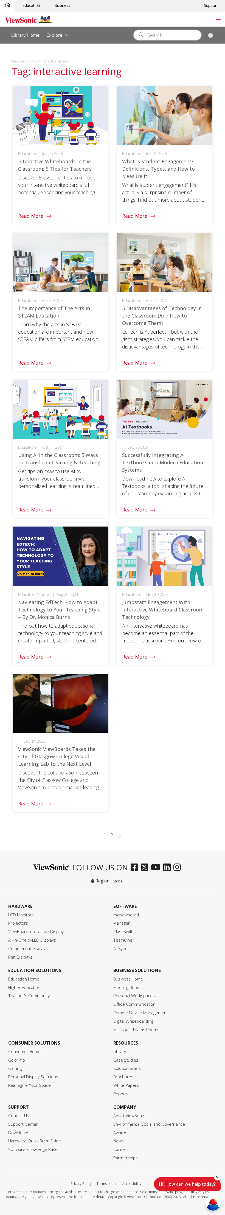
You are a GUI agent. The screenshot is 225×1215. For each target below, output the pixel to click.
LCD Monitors (21, 915)
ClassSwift (123, 931)
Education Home (23, 979)
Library (119, 1051)
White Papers (126, 1085)
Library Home (25, 35)
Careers (121, 1149)
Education (31, 5)
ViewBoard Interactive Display (36, 931)
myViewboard (126, 915)
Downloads (18, 1133)
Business (62, 5)
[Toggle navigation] (218, 19)
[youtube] (157, 867)
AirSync (120, 948)
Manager (121, 923)
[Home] (7, 5)
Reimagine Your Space (29, 1085)
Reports (120, 1094)
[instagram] (178, 867)
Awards (120, 1133)
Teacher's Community (29, 996)
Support (211, 5)
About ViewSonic (129, 1116)
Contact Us (18, 1116)
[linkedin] (168, 867)
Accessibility (131, 1183)
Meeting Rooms (128, 987)
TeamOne (122, 940)
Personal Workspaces (134, 996)
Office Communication (134, 1004)
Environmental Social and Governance (149, 1124)
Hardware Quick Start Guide (34, 1141)
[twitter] (146, 867)
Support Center (23, 1124)
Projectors (18, 923)
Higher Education (24, 987)
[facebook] (136, 867)
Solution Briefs (127, 1068)
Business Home (128, 979)
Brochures (123, 1077)
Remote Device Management (140, 1013)
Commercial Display (26, 948)
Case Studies (125, 1060)
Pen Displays (20, 957)
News (118, 1141)
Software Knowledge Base (33, 1149)
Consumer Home (24, 1051)
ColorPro (16, 1060)
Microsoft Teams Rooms (136, 1030)
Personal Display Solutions (33, 1077)
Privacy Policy (81, 1183)
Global (118, 881)
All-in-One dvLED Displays (32, 940)
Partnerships (125, 1158)
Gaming (15, 1068)
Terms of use (107, 1183)
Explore (54, 35)
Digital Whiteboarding (133, 1021)
